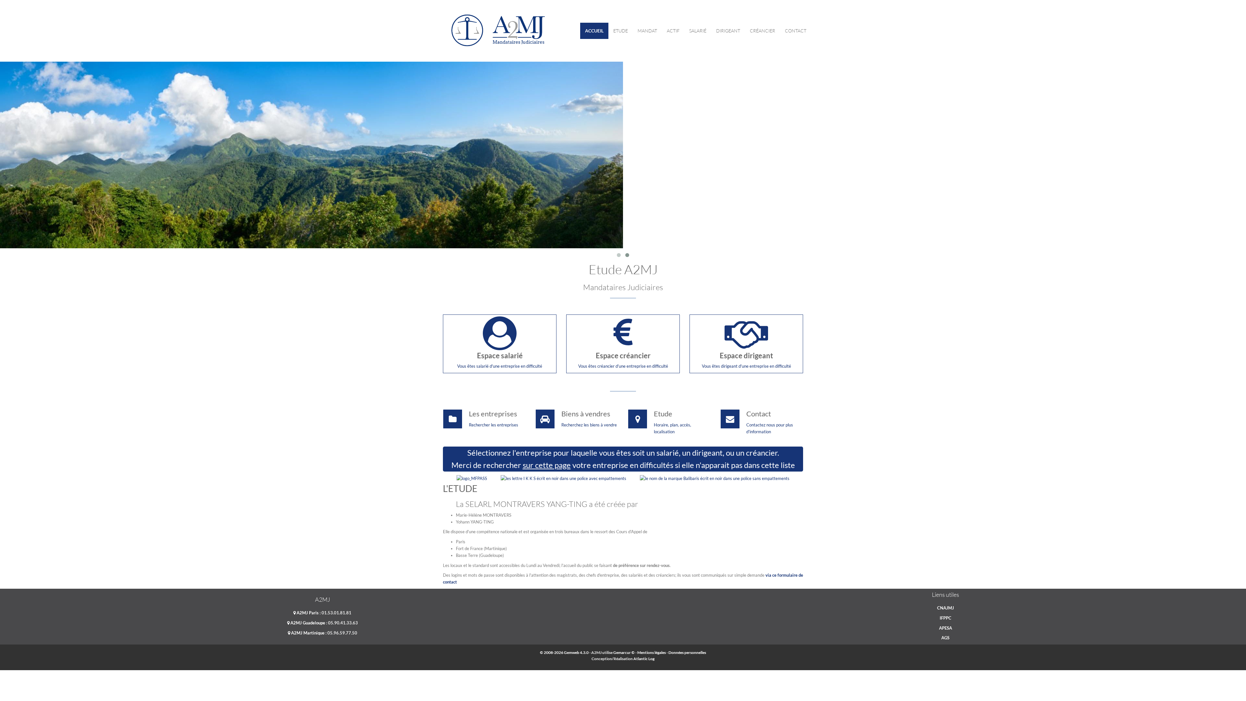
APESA (945, 628)
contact (795, 30)
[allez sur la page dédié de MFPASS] (472, 478)
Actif (673, 30)
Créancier (762, 30)
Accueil (594, 30)
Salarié (697, 30)
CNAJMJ (945, 607)
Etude (620, 30)
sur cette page (547, 465)
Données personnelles (687, 652)
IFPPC (945, 618)
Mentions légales (651, 652)
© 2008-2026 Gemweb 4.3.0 (564, 652)
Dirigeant (728, 30)
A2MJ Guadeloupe (307, 622)
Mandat (647, 30)
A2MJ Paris (307, 612)
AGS (945, 637)
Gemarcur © (624, 652)
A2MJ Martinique (307, 632)
